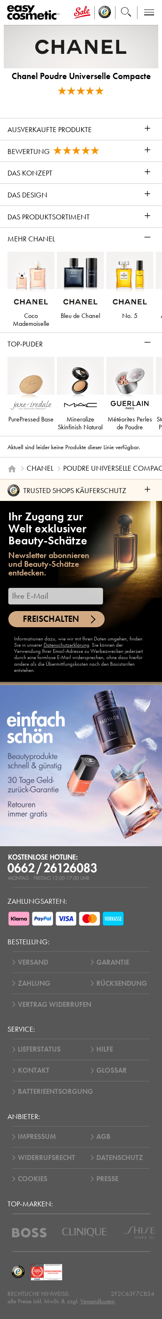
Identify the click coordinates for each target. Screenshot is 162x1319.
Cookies (32, 1179)
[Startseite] (12, 468)
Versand (33, 962)
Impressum (37, 1136)
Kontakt (33, 1070)
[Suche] (126, 12)
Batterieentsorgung (55, 1091)
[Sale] (82, 12)
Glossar (111, 1070)
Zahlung (34, 983)
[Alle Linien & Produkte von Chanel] (80, 46)
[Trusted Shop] (104, 12)
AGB (103, 1136)
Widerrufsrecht (46, 1157)
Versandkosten (97, 1301)
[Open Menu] (35, 13)
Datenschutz (119, 1157)
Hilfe (104, 1049)
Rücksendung (121, 983)
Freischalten (51, 619)
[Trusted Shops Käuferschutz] (17, 1272)
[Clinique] (84, 1232)
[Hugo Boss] (29, 1233)
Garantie (112, 962)
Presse (107, 1179)
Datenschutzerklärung (66, 645)
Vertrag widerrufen (54, 1004)
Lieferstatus (39, 1049)
